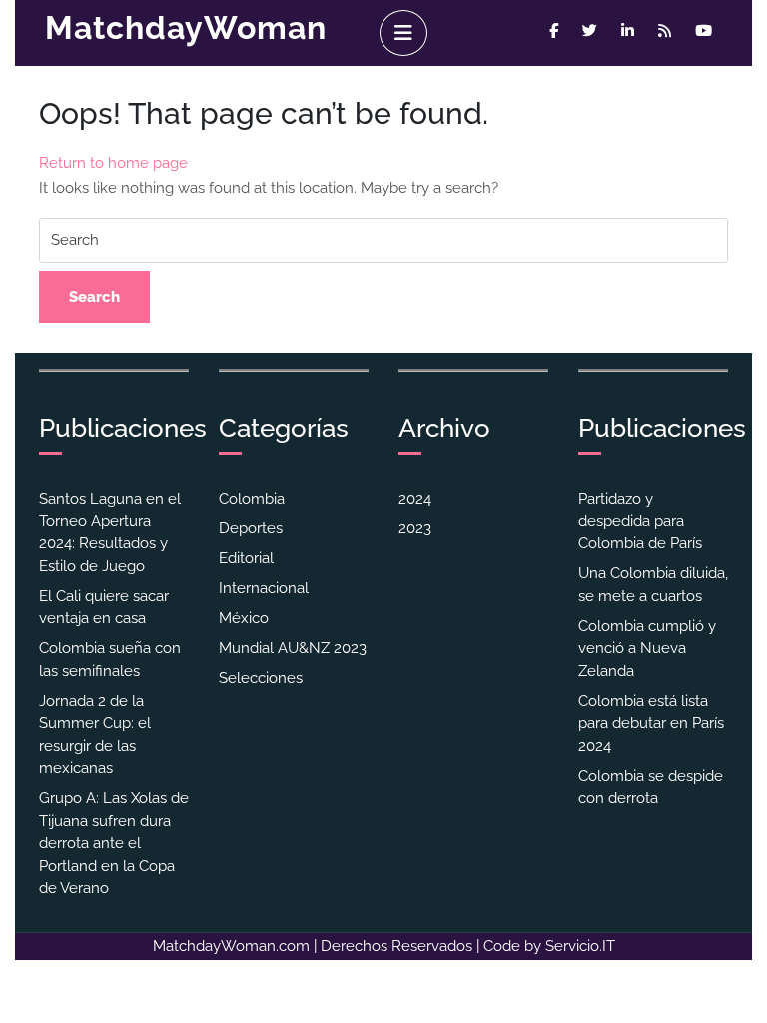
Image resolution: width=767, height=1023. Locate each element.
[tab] (403, 33)
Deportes (251, 528)
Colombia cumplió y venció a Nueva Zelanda (647, 648)
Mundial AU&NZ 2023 (293, 648)
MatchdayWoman (186, 27)
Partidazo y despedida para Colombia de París (640, 521)
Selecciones (261, 678)
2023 (414, 528)
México (244, 618)
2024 (414, 499)
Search (94, 297)
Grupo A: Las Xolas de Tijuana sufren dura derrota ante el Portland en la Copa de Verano (114, 843)
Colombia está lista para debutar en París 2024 (651, 723)
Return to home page (113, 163)
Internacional (264, 588)
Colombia (252, 499)
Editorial (246, 558)
